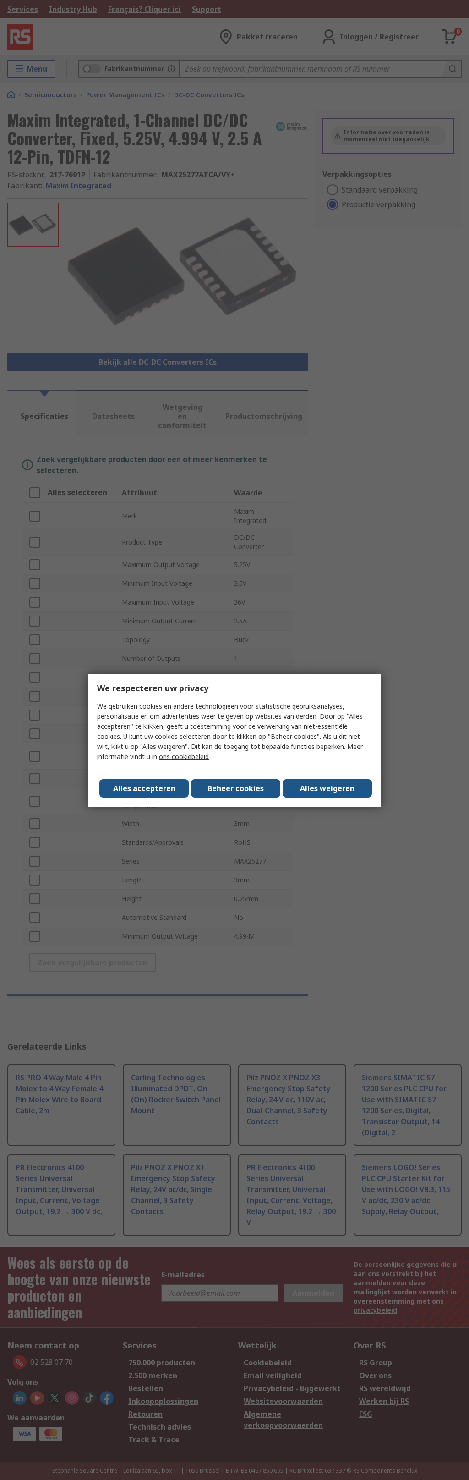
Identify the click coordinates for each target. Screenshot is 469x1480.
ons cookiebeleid (184, 756)
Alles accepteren (144, 788)
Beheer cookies (235, 788)
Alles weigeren (327, 788)
